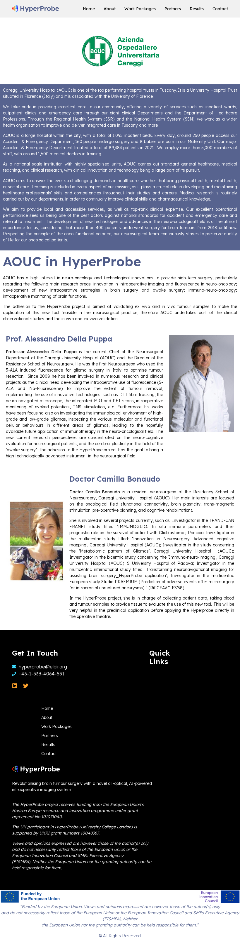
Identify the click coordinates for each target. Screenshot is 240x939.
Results (197, 8)
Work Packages (140, 8)
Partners (172, 8)
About (110, 8)
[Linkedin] (14, 685)
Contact (220, 8)
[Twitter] (25, 685)
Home (89, 8)
